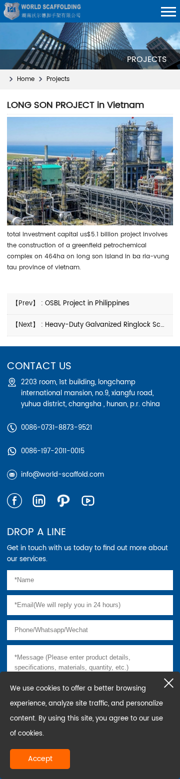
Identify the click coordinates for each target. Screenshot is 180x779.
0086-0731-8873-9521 (56, 428)
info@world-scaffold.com (62, 475)
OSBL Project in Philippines (87, 303)
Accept (40, 759)
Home (25, 79)
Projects (58, 79)
